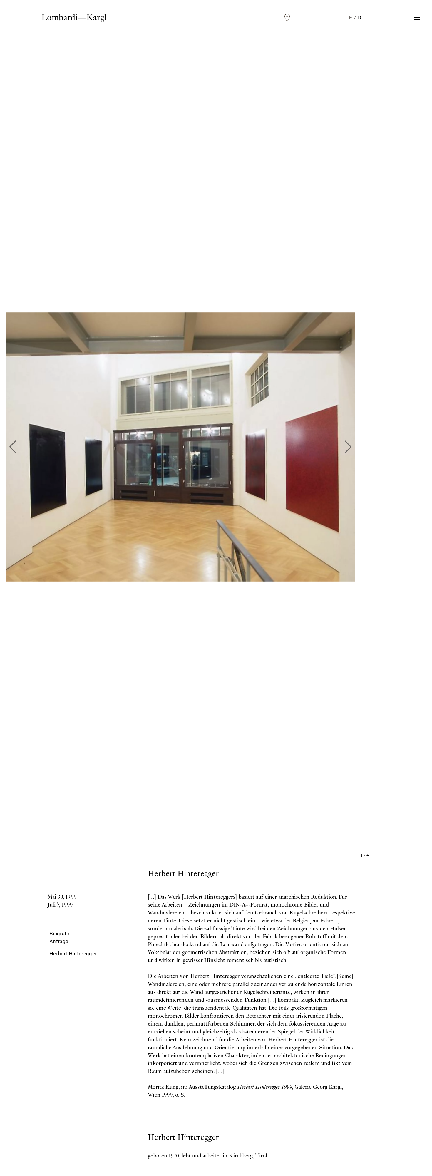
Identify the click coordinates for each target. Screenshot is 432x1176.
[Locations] (287, 18)
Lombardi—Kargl (74, 17)
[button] (13, 446)
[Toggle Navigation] (417, 17)
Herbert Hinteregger (73, 953)
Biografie (60, 933)
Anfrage (58, 941)
